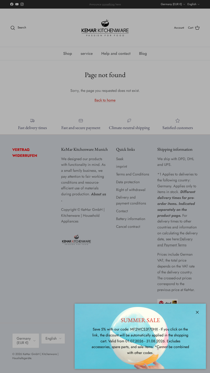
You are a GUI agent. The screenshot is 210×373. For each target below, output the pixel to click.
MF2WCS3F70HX (144, 329)
